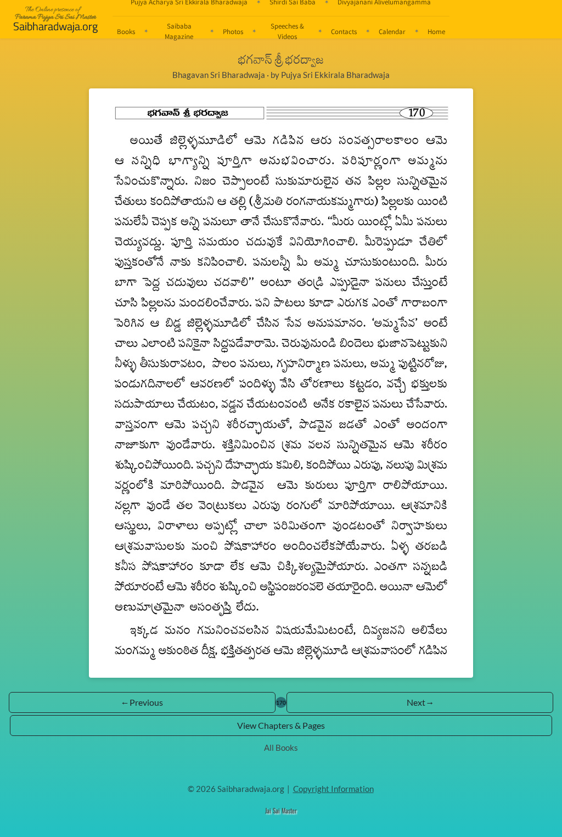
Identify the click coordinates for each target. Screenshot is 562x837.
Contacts (344, 31)
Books (126, 31)
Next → (420, 702)
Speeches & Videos (287, 31)
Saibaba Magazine (179, 31)
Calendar (392, 31)
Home (436, 31)
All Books (281, 747)
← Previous (142, 702)
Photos (233, 31)
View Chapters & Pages (281, 725)
